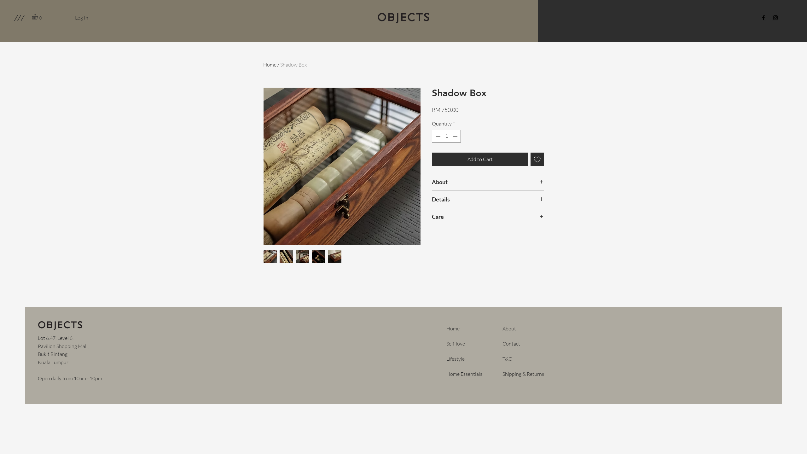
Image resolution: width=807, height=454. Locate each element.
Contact (511, 343)
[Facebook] (763, 18)
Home (269, 64)
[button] (19, 17)
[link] (38, 17)
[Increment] (455, 136)
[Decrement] (437, 136)
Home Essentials (464, 374)
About (509, 328)
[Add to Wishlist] (537, 159)
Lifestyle (455, 359)
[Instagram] (775, 18)
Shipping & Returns (523, 374)
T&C (507, 359)
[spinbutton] (446, 136)
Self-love (455, 343)
